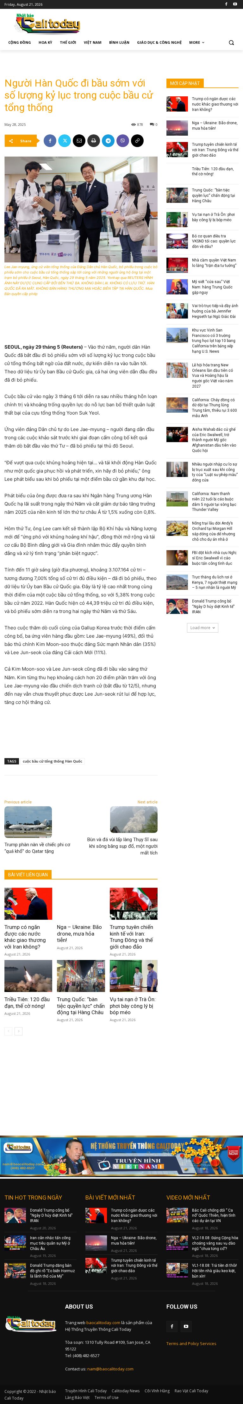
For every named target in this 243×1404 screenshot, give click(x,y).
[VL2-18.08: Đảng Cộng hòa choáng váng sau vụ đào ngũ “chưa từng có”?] (177, 1243)
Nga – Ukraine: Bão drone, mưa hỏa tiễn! (79, 933)
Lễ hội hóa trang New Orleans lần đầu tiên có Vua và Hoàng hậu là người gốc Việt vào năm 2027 (212, 376)
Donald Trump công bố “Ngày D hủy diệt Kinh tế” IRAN (213, 606)
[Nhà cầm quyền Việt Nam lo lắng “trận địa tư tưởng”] (177, 265)
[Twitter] (64, 140)
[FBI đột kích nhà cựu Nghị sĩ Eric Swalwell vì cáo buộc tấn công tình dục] (177, 557)
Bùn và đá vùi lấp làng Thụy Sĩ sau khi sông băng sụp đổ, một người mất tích (122, 846)
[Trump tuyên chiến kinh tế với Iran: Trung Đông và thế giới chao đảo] (134, 904)
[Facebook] (226, 4)
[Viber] (122, 140)
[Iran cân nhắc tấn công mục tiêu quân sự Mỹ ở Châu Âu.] (15, 1243)
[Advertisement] (78, 59)
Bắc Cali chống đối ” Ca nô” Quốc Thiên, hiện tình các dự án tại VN (213, 1215)
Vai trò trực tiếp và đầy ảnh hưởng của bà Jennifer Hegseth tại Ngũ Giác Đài (215, 311)
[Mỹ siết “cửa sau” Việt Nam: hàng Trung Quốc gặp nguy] (177, 286)
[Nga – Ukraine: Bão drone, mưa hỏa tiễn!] (81, 904)
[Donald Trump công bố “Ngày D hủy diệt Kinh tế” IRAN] (177, 606)
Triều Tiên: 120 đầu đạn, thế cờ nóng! (27, 1002)
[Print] (93, 140)
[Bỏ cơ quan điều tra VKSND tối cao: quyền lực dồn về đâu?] (177, 241)
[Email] (79, 140)
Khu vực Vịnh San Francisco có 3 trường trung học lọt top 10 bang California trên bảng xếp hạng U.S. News (213, 341)
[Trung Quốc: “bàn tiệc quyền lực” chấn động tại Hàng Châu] (81, 976)
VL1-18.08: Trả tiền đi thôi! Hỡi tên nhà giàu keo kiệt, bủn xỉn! (214, 1270)
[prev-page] (8, 1031)
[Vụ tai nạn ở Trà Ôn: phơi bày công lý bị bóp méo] (134, 976)
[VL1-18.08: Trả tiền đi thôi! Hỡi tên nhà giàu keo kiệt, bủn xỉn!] (177, 1270)
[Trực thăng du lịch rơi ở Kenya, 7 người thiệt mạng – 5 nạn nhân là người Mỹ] (177, 582)
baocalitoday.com (103, 1322)
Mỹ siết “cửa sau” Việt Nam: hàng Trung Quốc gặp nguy (212, 287)
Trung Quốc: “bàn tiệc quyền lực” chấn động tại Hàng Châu (81, 1005)
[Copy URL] (137, 140)
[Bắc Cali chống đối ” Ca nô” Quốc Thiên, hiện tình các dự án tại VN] (177, 1215)
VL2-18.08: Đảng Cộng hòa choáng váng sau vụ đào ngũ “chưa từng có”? (215, 1243)
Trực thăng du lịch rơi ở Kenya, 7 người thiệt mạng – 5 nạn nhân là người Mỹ (214, 582)
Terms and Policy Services (191, 1343)
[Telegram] (108, 140)
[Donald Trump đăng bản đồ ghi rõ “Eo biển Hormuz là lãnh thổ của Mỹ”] (15, 1270)
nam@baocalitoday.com (110, 1369)
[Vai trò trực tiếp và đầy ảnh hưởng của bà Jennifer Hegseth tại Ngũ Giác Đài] (177, 311)
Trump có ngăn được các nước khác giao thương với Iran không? (25, 937)
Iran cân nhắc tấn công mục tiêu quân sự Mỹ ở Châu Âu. (50, 1243)
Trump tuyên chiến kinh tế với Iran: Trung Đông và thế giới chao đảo (131, 937)
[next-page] (18, 1031)
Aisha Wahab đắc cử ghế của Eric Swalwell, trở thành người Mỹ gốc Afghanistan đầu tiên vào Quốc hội (214, 440)
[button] (231, 42)
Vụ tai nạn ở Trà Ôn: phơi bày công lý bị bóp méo (133, 1005)
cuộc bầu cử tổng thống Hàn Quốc (52, 761)
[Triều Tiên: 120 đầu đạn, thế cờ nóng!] (28, 976)
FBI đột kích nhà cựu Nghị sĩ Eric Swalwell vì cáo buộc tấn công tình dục (214, 558)
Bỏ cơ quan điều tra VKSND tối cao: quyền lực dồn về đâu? (214, 241)
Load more (200, 627)
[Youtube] (235, 4)
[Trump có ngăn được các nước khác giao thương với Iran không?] (28, 904)
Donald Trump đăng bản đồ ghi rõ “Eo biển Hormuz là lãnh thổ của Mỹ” (52, 1270)
